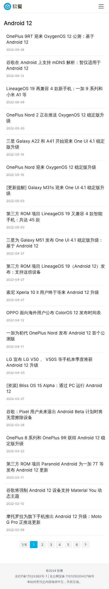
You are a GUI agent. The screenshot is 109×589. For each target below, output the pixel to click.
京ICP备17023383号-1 (31, 576)
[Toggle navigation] (101, 6)
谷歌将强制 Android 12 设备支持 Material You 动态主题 (54, 493)
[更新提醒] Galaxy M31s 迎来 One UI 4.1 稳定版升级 (55, 190)
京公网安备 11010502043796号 (72, 576)
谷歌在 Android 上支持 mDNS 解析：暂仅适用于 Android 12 (53, 65)
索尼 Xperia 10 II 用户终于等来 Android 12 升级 (52, 292)
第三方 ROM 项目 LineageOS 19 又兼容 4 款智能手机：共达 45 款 (54, 216)
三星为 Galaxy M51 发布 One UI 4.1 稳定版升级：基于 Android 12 (54, 243)
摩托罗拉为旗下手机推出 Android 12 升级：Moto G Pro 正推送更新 (54, 519)
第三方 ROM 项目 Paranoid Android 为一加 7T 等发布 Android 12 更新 (55, 466)
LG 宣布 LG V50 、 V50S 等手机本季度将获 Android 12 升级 (49, 362)
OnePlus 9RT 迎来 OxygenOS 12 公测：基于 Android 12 (50, 39)
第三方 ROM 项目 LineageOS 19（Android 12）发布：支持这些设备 (55, 269)
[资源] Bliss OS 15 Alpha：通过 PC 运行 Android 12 (54, 388)
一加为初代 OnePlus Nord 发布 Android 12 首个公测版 (55, 335)
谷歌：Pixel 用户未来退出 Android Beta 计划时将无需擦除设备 (54, 414)
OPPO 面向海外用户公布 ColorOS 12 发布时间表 (53, 312)
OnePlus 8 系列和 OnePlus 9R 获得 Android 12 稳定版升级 (55, 440)
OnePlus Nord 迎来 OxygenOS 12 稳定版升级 (51, 167)
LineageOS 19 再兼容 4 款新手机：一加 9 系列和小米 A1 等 (54, 91)
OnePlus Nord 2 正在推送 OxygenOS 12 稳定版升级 (55, 117)
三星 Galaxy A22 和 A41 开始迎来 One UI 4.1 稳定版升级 (55, 144)
